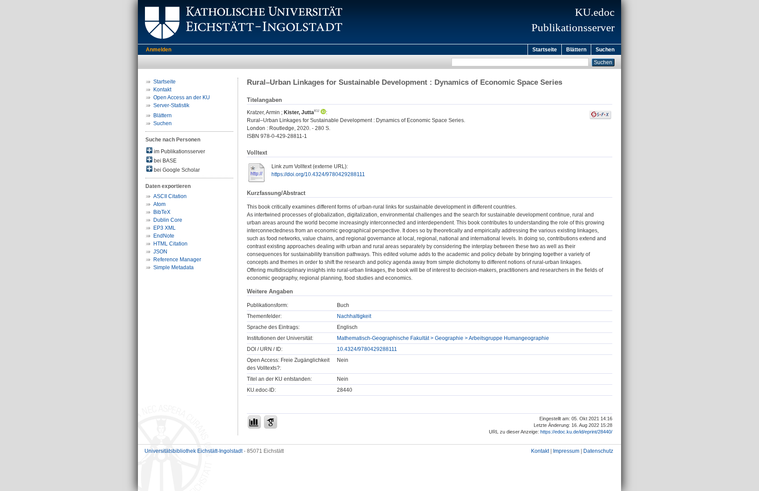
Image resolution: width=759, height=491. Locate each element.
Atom (159, 204)
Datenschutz (598, 451)
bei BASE (164, 161)
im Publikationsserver (178, 151)
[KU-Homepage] (242, 42)
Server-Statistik (171, 105)
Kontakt (162, 90)
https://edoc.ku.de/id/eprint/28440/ (576, 431)
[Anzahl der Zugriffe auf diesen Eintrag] (254, 422)
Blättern (576, 50)
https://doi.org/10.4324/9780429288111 (318, 174)
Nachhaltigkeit (354, 316)
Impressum (566, 451)
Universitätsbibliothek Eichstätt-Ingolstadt (193, 451)
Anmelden (158, 50)
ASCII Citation (170, 196)
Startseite (544, 50)
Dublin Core (167, 220)
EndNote (163, 236)
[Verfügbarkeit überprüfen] (600, 118)
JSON (160, 252)
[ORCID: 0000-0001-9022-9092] (322, 112)
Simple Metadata (173, 267)
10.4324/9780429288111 (367, 349)
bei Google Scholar (176, 170)
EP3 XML (164, 228)
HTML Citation (170, 244)
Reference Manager (177, 259)
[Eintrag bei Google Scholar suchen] (270, 422)
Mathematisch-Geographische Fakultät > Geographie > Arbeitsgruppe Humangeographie (443, 338)
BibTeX (161, 212)
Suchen (605, 50)
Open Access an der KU (181, 97)
